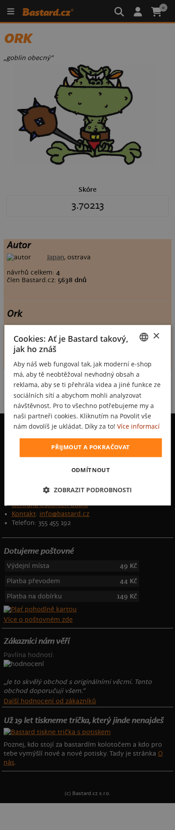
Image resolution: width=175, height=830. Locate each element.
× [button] (156, 336)
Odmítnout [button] (90, 470)
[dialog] (87, 415)
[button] (87, 490)
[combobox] (143, 336)
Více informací (138, 426)
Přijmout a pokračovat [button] (90, 447)
